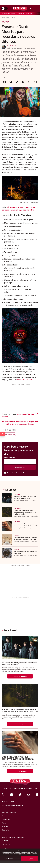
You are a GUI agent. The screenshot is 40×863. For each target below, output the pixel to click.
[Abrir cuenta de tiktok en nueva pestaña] (20, 794)
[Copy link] (29, 81)
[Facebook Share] (5, 81)
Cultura (8, 17)
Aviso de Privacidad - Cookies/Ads (13, 837)
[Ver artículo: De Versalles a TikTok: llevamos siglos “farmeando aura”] (7, 498)
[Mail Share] (35, 81)
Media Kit (5, 826)
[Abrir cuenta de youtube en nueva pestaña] (28, 794)
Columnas (29, 13)
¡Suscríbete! (20, 467)
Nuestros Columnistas (9, 812)
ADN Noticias (6, 845)
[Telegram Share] (23, 81)
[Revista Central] (20, 9)
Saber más (10, 859)
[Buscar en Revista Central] (31, 8)
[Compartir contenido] (2, 434)
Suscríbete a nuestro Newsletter (12, 805)
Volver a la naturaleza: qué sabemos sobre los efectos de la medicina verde (25, 512)
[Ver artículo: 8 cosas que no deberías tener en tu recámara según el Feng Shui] (7, 539)
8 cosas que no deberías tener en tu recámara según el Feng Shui (25, 538)
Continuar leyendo (20, 676)
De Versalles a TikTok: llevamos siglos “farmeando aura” (25, 497)
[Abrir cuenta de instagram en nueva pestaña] (11, 794)
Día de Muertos (10, 434)
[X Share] (11, 81)
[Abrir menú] (34, 8)
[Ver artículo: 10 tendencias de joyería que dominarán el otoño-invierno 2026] (7, 526)
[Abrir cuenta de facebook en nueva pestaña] (37, 794)
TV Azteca (5, 848)
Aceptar (29, 859)
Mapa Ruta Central (8, 13)
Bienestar (20, 13)
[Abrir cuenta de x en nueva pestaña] (3, 794)
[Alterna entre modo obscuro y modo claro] (4, 8)
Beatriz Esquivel (15, 46)
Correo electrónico (9, 457)
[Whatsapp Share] (17, 81)
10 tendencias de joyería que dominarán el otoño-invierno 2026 (26, 525)
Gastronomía (6, 819)
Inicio (3, 17)
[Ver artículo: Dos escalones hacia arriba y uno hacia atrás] (7, 553)
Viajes (4, 823)
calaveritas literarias (25, 379)
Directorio (5, 830)
